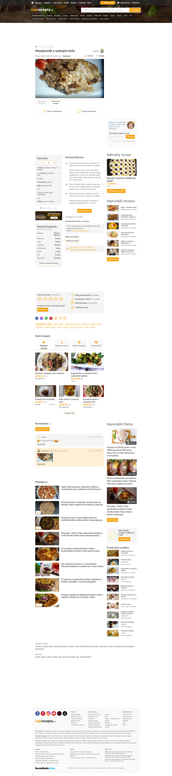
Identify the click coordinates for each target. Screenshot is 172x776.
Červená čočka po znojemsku (127, 233)
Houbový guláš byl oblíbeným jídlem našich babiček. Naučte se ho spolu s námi (82, 596)
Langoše (96, 743)
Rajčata (119, 15)
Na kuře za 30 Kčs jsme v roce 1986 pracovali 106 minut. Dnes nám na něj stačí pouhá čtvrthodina (121, 451)
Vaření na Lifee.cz (76, 716)
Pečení (93, 327)
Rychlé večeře (62, 19)
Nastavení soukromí (94, 714)
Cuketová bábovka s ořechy (128, 595)
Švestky (89, 15)
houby (43, 657)
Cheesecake (113, 741)
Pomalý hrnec (89, 736)
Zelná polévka (85, 733)
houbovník (103, 646)
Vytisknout (55, 318)
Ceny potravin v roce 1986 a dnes (80, 752)
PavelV (37, 404)
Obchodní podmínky (94, 723)
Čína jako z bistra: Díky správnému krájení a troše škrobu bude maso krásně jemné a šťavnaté (82, 535)
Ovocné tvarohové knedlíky (77, 741)
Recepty (41, 47)
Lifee (124, 725)
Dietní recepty (58, 738)
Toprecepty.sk (127, 714)
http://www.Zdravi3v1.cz (80, 231)
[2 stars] (45, 299)
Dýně (125, 15)
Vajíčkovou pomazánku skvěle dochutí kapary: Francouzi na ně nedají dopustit (119, 752)
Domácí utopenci (59, 745)
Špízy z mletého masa (129, 207)
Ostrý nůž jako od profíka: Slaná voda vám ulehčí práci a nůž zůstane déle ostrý (120, 760)
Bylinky (66, 327)
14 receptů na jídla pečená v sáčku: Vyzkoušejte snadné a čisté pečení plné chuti (80, 550)
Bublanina (39, 745)
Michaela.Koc (40, 378)
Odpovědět (41, 444)
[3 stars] (50, 299)
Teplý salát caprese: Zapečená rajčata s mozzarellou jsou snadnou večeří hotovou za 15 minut (82, 489)
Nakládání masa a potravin (73, 731)
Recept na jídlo (75, 714)
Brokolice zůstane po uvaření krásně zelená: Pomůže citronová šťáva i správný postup (118, 756)
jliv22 (122, 590)
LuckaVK (123, 624)
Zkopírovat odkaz (64, 318)
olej (77, 657)
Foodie (107, 720)
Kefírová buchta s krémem (127, 587)
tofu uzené (62, 657)
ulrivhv (123, 606)
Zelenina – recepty (58, 731)
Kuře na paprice (88, 743)
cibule (49, 657)
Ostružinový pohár (127, 577)
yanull (108, 186)
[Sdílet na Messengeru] (41, 318)
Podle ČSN (97, 15)
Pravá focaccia (61, 733)
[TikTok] (65, 713)
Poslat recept (60, 318)
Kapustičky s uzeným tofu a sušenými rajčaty (84, 374)
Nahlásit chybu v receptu (49, 208)
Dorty (100, 738)
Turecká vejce (126, 560)
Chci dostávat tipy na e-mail (119, 133)
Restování (73, 327)
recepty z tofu (74, 646)
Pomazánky (47, 731)
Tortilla (85, 731)
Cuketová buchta (106, 743)
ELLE (124, 723)
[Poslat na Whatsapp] (46, 318)
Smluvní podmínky (93, 725)
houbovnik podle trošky (89, 646)
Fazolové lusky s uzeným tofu (91, 400)
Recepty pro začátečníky (89, 19)
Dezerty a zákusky (93, 731)
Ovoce (105, 738)
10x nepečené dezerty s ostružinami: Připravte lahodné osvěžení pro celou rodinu (82, 565)
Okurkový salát (48, 743)
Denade (123, 599)
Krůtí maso (50, 736)
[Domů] (36, 47)
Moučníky (57, 15)
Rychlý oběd (132, 743)
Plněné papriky (50, 741)
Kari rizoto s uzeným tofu (69, 400)
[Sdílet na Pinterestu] (50, 318)
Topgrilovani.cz (127, 718)
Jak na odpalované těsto (108, 731)
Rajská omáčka (91, 741)
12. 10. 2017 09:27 (95, 451)
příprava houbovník (60, 646)
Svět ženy (74, 723)
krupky (37, 657)
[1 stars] (40, 299)
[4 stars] (55, 299)
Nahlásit (107, 723)
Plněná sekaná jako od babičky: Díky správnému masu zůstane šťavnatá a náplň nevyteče (122, 481)
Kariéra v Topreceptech (112, 718)
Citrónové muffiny (127, 631)
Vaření (86, 327)
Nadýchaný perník (122, 743)
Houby (49, 324)
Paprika (105, 15)
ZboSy (123, 572)
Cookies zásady (93, 720)
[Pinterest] (43, 713)
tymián (72, 657)
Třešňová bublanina (107, 733)
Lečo (113, 743)
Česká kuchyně (74, 19)
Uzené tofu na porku (45, 399)
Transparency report (111, 725)
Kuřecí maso (74, 15)
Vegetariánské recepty (72, 324)
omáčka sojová (85, 657)
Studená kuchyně (91, 738)
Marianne (125, 720)
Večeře (61, 324)
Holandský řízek (70, 743)
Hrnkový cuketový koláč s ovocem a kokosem (127, 251)
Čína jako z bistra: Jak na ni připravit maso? (83, 757)
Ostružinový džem (127, 622)
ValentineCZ (124, 616)
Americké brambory (123, 731)
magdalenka (124, 562)
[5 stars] (61, 299)
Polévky (65, 15)
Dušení (80, 327)
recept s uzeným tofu (116, 646)
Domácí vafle (125, 604)
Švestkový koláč (48, 745)
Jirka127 (123, 633)
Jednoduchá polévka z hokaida (128, 225)
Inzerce (107, 714)
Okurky (82, 15)
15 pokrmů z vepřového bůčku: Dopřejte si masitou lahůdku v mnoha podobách (81, 580)
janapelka (95, 51)
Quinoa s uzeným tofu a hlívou (49, 373)
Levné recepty (104, 19)
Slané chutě (85, 324)
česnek (54, 657)
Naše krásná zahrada (77, 725)
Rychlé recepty (51, 19)
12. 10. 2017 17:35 (95, 437)
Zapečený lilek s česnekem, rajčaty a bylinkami (128, 217)
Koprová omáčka (59, 743)
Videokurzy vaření (76, 718)
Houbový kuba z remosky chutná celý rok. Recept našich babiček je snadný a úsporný (82, 503)
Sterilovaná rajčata (62, 741)
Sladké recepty (48, 738)
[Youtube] (54, 713)
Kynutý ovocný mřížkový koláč (121, 179)
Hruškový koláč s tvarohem (127, 552)
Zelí (130, 15)
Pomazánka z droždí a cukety (129, 569)
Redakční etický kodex (95, 727)
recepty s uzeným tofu (43, 646)
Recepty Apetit (75, 720)
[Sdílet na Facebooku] (36, 318)
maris (73, 381)
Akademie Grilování (38, 15)
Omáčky (49, 15)
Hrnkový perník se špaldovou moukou (47, 762)
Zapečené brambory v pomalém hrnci (46, 760)
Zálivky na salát (95, 733)
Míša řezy (79, 743)
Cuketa (112, 15)
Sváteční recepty (50, 327)
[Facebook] (37, 713)
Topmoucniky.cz (128, 716)
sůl (68, 657)
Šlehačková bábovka (73, 733)
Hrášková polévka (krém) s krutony (127, 612)
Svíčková (53, 733)
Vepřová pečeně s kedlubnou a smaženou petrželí (127, 243)
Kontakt (107, 727)
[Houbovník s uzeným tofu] (45, 457)
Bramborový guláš (102, 741)
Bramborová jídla (78, 736)
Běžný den (39, 327)
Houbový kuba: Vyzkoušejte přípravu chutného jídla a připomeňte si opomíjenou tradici (81, 520)
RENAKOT (124, 579)
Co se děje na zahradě (42, 733)
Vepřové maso (67, 736)
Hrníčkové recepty (38, 19)
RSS (106, 716)
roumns (123, 555)
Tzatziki (128, 733)
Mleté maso (58, 736)
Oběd (55, 324)
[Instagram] (48, 713)
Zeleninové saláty (79, 738)
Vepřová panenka (119, 733)
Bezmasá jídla (50, 47)
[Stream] (59, 713)
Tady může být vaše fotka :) (42, 102)
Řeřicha (132, 731)
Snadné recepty (96, 324)
